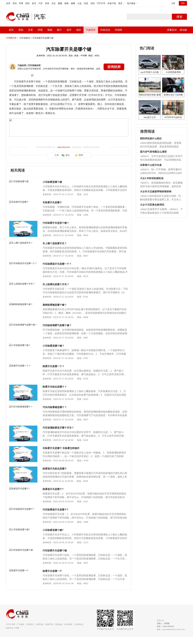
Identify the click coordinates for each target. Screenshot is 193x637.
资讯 (15, 3)
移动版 (183, 30)
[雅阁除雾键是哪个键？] (23, 304)
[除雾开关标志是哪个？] (23, 386)
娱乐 (34, 3)
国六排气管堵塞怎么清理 (153, 151)
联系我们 (30, 624)
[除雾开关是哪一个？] (23, 365)
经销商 (118, 30)
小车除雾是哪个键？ (53, 345)
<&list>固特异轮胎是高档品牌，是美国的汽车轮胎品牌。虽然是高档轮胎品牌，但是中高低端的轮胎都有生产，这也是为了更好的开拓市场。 (160, 145)
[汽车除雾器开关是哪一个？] (23, 263)
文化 (53, 3)
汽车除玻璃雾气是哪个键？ (57, 325)
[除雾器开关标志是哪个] (23, 468)
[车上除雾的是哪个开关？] (23, 284)
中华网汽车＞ (12, 38)
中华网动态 (78, 624)
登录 (183, 3)
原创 (20, 30)
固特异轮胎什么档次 (151, 138)
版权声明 (49, 624)
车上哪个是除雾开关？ (55, 243)
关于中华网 (10, 624)
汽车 (40, 3)
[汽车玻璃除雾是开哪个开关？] (23, 427)
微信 (67, 155)
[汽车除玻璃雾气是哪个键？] (23, 325)
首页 (8, 3)
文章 (30, 30)
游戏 (47, 3)
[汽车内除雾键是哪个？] (23, 406)
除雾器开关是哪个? (53, 489)
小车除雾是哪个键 (52, 182)
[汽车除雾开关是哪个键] (23, 550)
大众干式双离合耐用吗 (152, 204)
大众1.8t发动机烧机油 (151, 178)
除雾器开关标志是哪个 (55, 468)
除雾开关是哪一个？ (53, 366)
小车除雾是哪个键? (53, 530)
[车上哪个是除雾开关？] (23, 243)
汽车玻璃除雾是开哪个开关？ (58, 427)
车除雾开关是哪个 (52, 202)
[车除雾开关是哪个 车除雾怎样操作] (23, 447)
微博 (81, 155)
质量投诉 (172, 30)
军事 (21, 3)
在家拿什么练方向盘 (151, 165)
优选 (86, 3)
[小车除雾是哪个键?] (23, 529)
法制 (92, 3)
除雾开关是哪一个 (52, 571)
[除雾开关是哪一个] (23, 570)
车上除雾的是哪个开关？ (56, 284)
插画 (66, 3)
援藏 (60, 3)
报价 (78, 30)
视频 (49, 30)
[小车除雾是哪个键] (23, 181)
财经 (27, 3)
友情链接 (68, 624)
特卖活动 (105, 30)
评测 (40, 30)
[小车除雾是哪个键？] (23, 345)
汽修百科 (91, 30)
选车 (69, 30)
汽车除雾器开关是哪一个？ (57, 264)
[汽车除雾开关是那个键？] (23, 222)
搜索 (179, 16)
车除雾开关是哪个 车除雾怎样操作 (61, 448)
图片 (59, 30)
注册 (173, 3)
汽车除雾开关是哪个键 (42, 38)
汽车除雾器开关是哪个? (55, 509)
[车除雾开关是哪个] (23, 202)
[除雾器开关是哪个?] (23, 488)
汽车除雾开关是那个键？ (56, 223)
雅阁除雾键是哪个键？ (55, 305)
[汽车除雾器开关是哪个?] (23, 509)
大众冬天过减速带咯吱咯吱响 (155, 191)
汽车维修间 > (25, 38)
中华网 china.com (19, 16)
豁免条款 (59, 624)
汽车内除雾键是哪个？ (55, 407)
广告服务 (21, 624)
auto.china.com (63, 147)
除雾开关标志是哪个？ (55, 386)
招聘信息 (40, 624)
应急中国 (112, 3)
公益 (79, 3)
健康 (73, 3)
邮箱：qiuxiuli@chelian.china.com (171, 629)
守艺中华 (101, 3)
